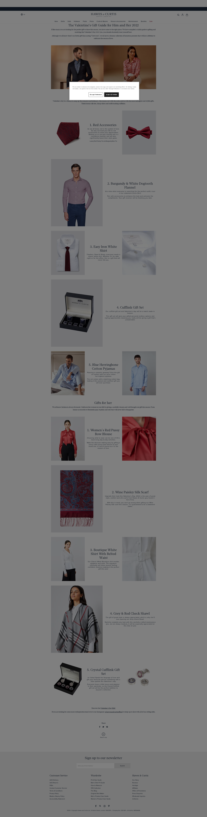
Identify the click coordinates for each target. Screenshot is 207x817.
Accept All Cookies (111, 94)
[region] (104, 91)
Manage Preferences (96, 94)
